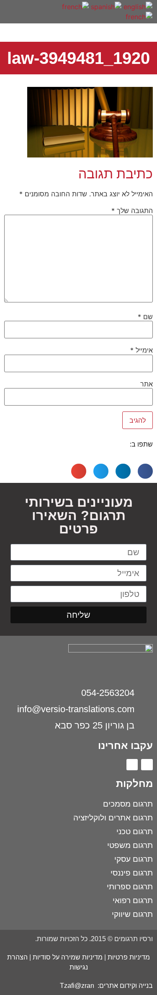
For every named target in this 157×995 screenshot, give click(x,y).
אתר (146, 384)
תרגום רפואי (133, 900)
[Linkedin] (132, 765)
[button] (47, 5)
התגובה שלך (132, 210)
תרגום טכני (134, 831)
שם (145, 316)
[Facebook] (147, 765)
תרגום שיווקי (132, 914)
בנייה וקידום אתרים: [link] (124, 985)
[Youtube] (10, 7)
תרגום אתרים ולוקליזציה (113, 817)
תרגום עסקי (133, 859)
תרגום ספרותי (130, 886)
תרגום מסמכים (128, 804)
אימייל (141, 350)
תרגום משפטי (130, 845)
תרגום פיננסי (132, 872)
